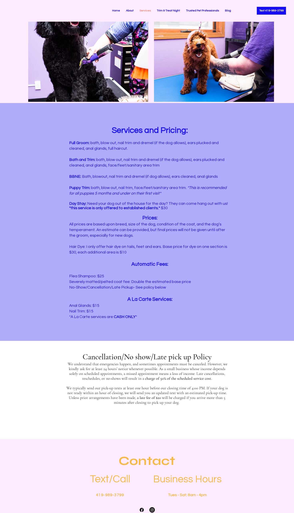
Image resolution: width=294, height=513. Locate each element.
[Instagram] (152, 510)
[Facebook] (141, 510)
